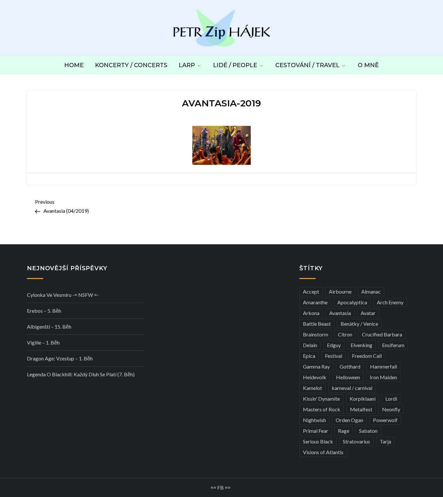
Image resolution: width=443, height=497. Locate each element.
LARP (187, 65)
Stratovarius (356, 441)
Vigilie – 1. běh (43, 342)
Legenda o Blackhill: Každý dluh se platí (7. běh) (81, 374)
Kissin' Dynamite (321, 398)
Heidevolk (314, 377)
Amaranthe (315, 302)
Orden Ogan (349, 420)
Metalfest (361, 409)
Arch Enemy (390, 302)
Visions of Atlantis (323, 452)
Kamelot (312, 388)
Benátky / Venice (359, 324)
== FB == (220, 487)
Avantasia (340, 313)
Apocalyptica (352, 302)
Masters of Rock (321, 409)
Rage (343, 431)
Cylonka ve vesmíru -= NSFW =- (63, 295)
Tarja (385, 441)
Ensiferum (393, 345)
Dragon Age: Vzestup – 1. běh (60, 358)
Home (74, 65)
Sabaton (368, 431)
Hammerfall (383, 366)
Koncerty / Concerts (131, 65)
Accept (311, 291)
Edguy (334, 345)
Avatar (368, 313)
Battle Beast (317, 324)
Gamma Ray (316, 366)
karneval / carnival (352, 388)
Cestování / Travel (307, 65)
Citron (345, 334)
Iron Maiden (383, 377)
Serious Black (318, 441)
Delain (310, 345)
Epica (309, 356)
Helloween (348, 377)
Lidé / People (235, 65)
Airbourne (340, 291)
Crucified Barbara (382, 334)
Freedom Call (367, 356)
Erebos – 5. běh (44, 311)
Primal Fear (315, 431)
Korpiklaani (363, 398)
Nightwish (314, 420)
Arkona (311, 313)
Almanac (371, 291)
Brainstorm (315, 334)
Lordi (391, 398)
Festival (333, 356)
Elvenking (361, 345)
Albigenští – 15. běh (49, 326)
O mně (368, 65)
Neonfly (391, 409)
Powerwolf (385, 420)
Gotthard (350, 366)
